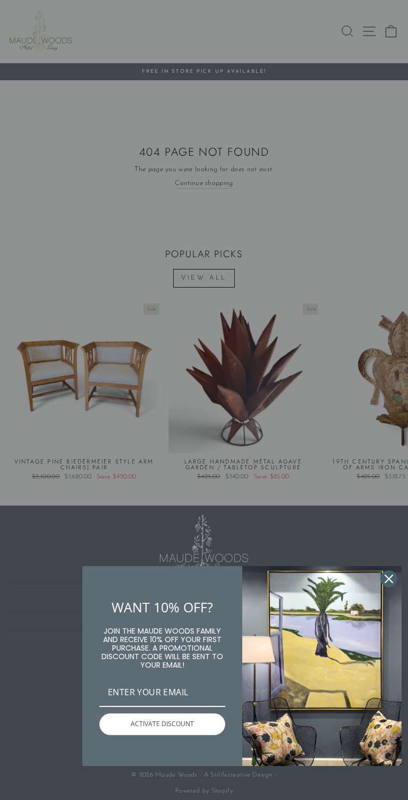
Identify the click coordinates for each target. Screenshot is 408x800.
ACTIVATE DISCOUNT (162, 723)
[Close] (389, 579)
